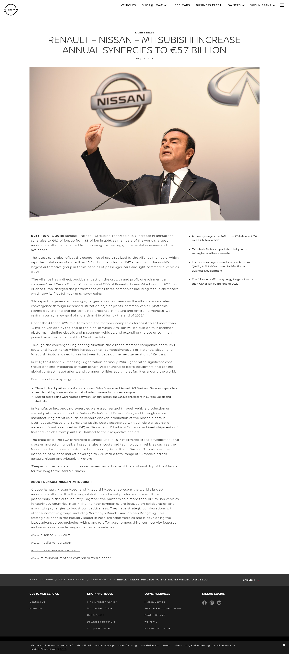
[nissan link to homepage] (11, 10)
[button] (282, 5)
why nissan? (261, 5)
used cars (181, 5)
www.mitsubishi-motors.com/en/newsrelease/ (71, 558)
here (63, 649)
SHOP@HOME (152, 5)
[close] (284, 645)
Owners (234, 5)
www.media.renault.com (52, 543)
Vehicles (128, 5)
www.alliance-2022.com (51, 535)
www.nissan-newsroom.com (55, 550)
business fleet (209, 5)
